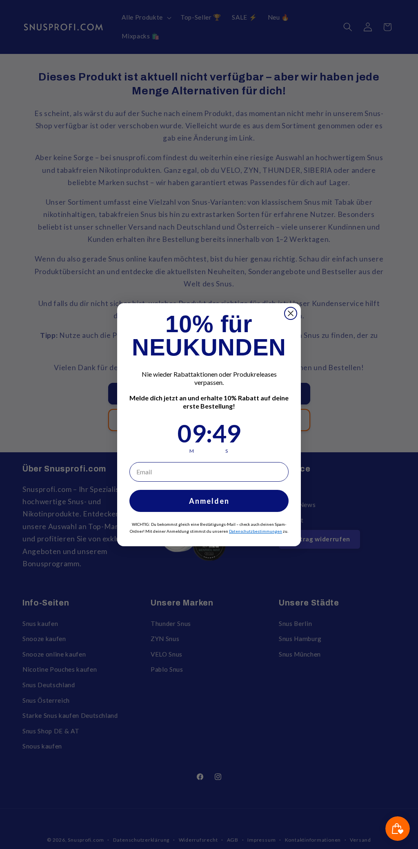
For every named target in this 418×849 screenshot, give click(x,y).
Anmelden (209, 500)
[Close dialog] (291, 313)
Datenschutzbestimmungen (255, 531)
